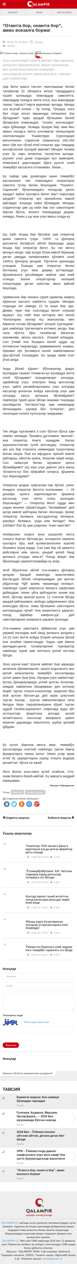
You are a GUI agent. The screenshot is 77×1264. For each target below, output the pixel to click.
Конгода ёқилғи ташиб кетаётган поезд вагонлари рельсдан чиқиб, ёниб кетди (48, 899)
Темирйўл (17, 792)
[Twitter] (14, 803)
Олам (39, 12)
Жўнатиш (10, 1045)
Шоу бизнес (64, 12)
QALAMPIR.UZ (9, 1222)
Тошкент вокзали (34, 792)
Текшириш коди (13, 1015)
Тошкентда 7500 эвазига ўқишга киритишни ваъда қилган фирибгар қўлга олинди (49, 849)
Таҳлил (38, 42)
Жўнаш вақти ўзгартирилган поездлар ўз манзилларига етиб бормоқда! (47, 924)
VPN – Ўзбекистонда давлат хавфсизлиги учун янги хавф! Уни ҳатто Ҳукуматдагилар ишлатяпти (41, 1155)
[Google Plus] (36, 803)
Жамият (13, 12)
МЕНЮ (5, 8)
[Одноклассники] (21, 803)
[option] (13, 12)
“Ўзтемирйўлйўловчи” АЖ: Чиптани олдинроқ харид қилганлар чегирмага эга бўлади (49, 874)
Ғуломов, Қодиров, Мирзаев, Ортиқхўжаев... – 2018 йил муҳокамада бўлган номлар (37, 1116)
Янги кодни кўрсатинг (36, 1022)
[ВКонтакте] (6, 803)
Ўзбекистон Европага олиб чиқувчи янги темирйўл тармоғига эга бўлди (49, 948)
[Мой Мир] (29, 803)
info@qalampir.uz (52, 1258)
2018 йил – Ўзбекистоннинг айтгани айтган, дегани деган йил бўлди (40, 1135)
